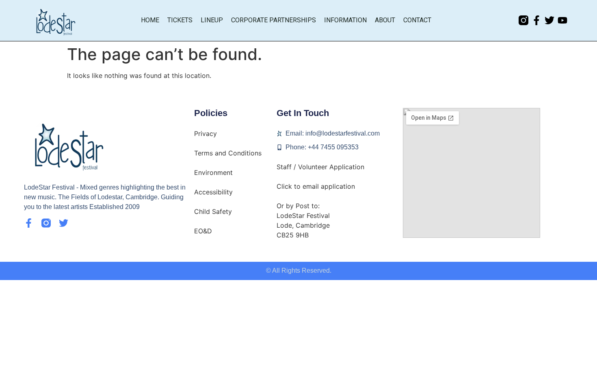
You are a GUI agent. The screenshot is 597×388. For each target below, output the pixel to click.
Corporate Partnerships (273, 20)
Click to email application (316, 186)
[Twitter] (549, 20)
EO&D (203, 231)
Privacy (205, 133)
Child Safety (213, 211)
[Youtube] (562, 20)
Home (150, 20)
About (385, 20)
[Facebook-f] (536, 20)
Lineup (212, 20)
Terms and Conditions (228, 153)
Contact (417, 20)
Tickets (180, 20)
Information (345, 20)
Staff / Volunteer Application (320, 167)
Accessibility (213, 192)
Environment (213, 172)
